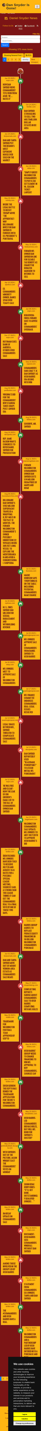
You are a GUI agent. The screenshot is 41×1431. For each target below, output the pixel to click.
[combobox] (20, 37)
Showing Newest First (12, 55)
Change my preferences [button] (25, 1423)
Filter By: (36, 34)
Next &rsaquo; (34, 61)
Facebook (30, 26)
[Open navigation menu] (37, 6)
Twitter (19, 26)
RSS (29, 55)
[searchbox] (21, 37)
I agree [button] (24, 1414)
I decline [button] (25, 1419)
